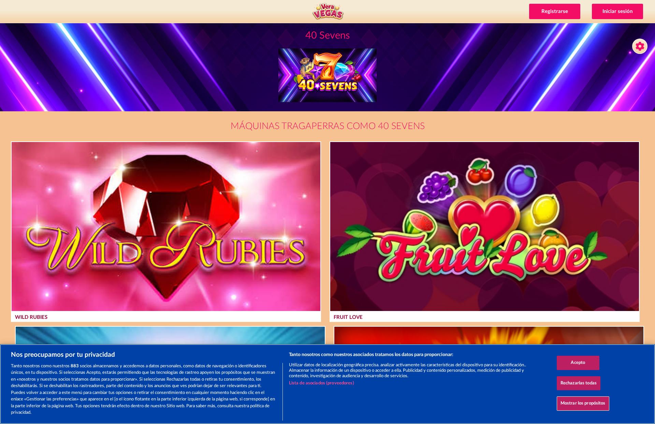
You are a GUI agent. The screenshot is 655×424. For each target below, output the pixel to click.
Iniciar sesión (617, 11)
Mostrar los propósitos (583, 403)
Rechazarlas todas (579, 383)
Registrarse (554, 11)
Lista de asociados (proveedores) (321, 383)
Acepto (578, 363)
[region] (327, 384)
